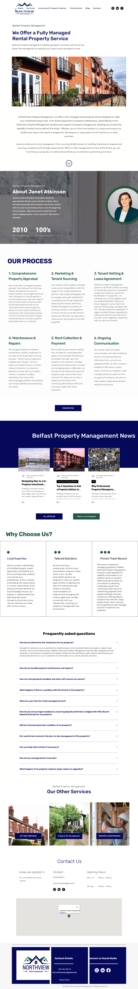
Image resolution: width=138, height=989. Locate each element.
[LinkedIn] (117, 8)
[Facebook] (121, 8)
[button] (30, 8)
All (94, 482)
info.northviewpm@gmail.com (63, 883)
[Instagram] (112, 8)
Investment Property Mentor (67, 482)
